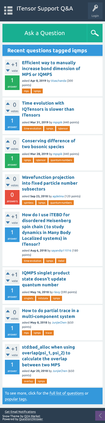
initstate (43, 298)
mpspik (57, 122)
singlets (28, 298)
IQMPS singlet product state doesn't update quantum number (46, 278)
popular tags (15, 399)
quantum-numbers (61, 160)
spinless (28, 202)
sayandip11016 (61, 250)
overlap (28, 381)
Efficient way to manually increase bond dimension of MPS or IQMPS (51, 68)
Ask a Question (44, 33)
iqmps (37, 91)
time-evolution (32, 128)
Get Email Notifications (20, 411)
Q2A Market (32, 416)
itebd (61, 260)
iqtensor (63, 128)
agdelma (58, 196)
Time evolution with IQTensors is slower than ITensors (48, 108)
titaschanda (58, 80)
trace (49, 332)
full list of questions (67, 393)
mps (26, 91)
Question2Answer (31, 419)
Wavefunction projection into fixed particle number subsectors (50, 183)
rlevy (56, 292)
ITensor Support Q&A (45, 8)
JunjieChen (59, 322)
